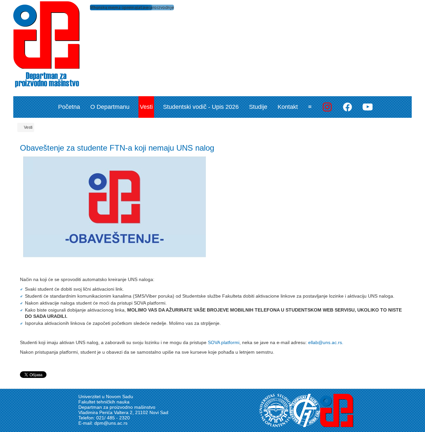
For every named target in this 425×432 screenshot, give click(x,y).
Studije (258, 107)
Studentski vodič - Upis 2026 (201, 107)
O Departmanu (109, 107)
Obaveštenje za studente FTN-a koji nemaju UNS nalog (117, 147)
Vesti (146, 107)
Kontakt (288, 107)
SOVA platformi (223, 342)
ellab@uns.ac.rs (325, 342)
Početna (69, 107)
